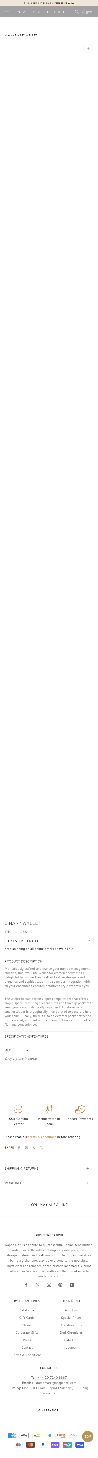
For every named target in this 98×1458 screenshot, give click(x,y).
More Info (14, 1183)
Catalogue (26, 1310)
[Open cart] (87, 11)
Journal (71, 1347)
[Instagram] (49, 1284)
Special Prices (71, 1317)
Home (8, 35)
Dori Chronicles (71, 1332)
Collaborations (71, 1325)
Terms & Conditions (26, 1355)
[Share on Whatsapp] (41, 1147)
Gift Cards (26, 1317)
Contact (27, 1347)
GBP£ (47, 1393)
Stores (27, 1325)
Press (27, 1340)
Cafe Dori (71, 1340)
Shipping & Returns (22, 1168)
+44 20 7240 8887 (52, 1377)
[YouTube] (72, 1284)
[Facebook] (26, 1284)
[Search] (77, 12)
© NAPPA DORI (49, 1410)
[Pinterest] (60, 1284)
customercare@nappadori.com (54, 1382)
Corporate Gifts (26, 1332)
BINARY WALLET (26, 35)
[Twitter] (38, 1284)
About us (71, 1310)
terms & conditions (42, 1137)
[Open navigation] (6, 12)
